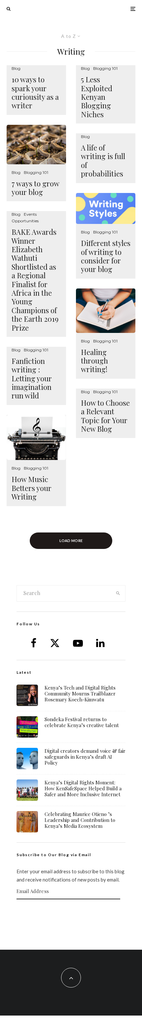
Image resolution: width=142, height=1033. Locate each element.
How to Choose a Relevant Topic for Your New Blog (105, 415)
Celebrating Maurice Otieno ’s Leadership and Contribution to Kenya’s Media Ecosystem (80, 820)
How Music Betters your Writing (32, 488)
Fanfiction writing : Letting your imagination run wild (32, 378)
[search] (118, 593)
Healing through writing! (94, 361)
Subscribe (71, 912)
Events (30, 214)
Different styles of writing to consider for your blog (105, 256)
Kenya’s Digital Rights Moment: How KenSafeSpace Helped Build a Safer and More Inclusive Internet (83, 788)
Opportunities (25, 220)
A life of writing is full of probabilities (103, 160)
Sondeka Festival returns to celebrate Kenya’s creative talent (82, 722)
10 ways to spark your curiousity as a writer (35, 92)
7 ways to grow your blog (35, 188)
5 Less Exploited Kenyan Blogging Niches (96, 97)
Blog (16, 68)
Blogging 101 (36, 172)
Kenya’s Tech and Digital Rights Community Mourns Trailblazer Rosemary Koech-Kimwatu (80, 693)
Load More (71, 540)
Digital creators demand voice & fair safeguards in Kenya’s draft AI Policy (85, 757)
